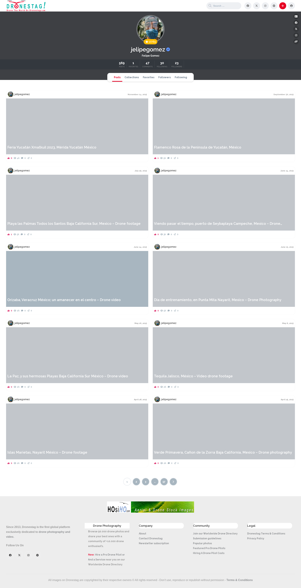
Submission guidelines (207, 538)
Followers (164, 77)
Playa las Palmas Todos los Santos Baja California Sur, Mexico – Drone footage (74, 223)
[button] (282, 5)
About (142, 533)
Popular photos (202, 543)
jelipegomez (22, 94)
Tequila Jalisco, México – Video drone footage (193, 376)
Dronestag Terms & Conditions (266, 533)
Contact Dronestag (151, 538)
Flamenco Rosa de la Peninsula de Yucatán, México (197, 147)
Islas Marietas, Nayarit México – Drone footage (47, 452)
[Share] (11, 103)
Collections (132, 77)
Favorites (148, 77)
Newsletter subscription (154, 543)
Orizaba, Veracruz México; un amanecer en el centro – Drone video (64, 300)
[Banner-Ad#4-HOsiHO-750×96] (150, 511)
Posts (117, 77)
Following (181, 77)
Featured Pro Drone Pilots (209, 548)
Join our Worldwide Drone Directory (215, 533)
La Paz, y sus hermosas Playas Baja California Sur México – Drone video (67, 376)
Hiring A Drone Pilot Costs (208, 553)
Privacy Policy (255, 538)
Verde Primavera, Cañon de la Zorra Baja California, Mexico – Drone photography (223, 452)
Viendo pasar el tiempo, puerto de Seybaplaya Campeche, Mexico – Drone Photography (217, 223)
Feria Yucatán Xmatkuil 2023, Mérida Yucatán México (51, 147)
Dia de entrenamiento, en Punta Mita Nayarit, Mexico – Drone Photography (217, 300)
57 (164, 481)
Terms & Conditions (239, 580)
